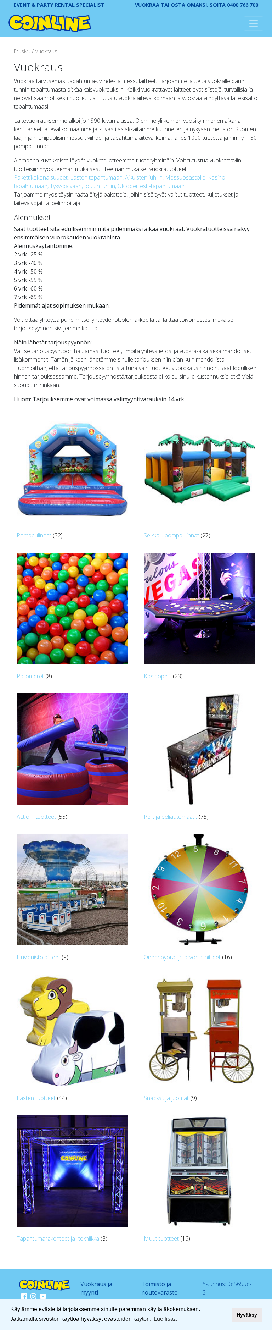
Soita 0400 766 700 (234, 4)
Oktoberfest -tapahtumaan (151, 186)
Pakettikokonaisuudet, (42, 177)
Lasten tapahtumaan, (97, 177)
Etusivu (22, 51)
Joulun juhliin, (101, 186)
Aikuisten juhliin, (145, 177)
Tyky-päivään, (67, 186)
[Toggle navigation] (254, 23)
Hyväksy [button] (247, 1315)
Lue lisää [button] (165, 1319)
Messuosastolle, (186, 177)
